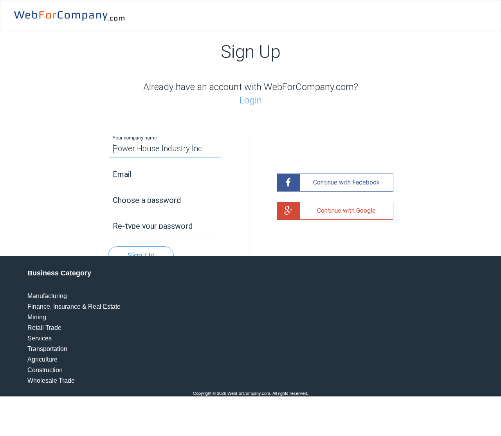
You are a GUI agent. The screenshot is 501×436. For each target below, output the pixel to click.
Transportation (47, 349)
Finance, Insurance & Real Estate (74, 306)
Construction (45, 370)
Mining (36, 317)
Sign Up (141, 255)
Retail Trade (44, 327)
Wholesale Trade (51, 380)
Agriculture (42, 359)
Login (251, 100)
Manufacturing (47, 296)
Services (39, 338)
